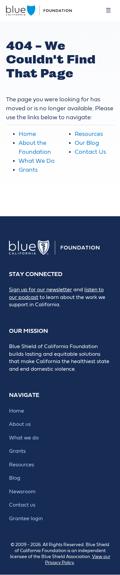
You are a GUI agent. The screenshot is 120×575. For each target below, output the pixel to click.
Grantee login (26, 518)
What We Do (37, 161)
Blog (14, 478)
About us (20, 424)
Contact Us (90, 152)
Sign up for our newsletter (40, 289)
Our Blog (87, 143)
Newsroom (22, 491)
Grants (28, 170)
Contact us (22, 505)
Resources (89, 134)
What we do (24, 437)
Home (27, 134)
